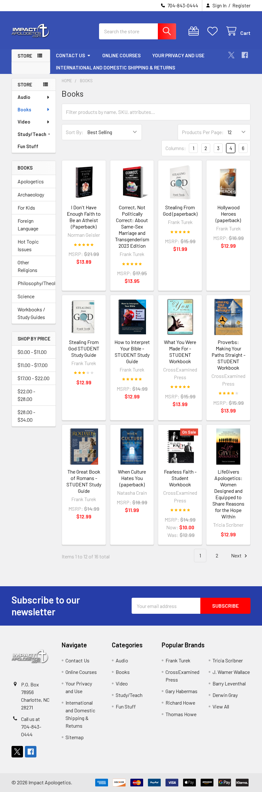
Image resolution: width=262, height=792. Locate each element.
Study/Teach (32, 134)
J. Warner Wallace (231, 672)
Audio (24, 97)
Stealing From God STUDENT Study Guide (83, 348)
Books (24, 109)
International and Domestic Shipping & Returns (115, 67)
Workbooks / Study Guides (31, 313)
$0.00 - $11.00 (32, 352)
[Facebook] (244, 55)
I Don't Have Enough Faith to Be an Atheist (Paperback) (84, 216)
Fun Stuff (28, 146)
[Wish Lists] (213, 31)
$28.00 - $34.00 (26, 416)
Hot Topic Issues (28, 245)
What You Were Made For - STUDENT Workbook (180, 351)
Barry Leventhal (229, 683)
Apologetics (31, 181)
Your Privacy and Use (178, 55)
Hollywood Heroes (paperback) (228, 213)
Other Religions (27, 266)
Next (237, 555)
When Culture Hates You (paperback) (132, 477)
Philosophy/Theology (34, 283)
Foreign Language (28, 224)
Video (24, 121)
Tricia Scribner (227, 660)
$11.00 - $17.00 (33, 365)
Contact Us (70, 55)
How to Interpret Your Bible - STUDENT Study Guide (132, 351)
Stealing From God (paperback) (180, 210)
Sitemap (75, 737)
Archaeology (31, 194)
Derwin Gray (225, 695)
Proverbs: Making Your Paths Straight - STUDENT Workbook (228, 355)
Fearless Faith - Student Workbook (180, 477)
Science (26, 296)
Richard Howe (180, 703)
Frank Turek (178, 660)
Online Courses (121, 55)
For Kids (26, 207)
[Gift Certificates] (195, 31)
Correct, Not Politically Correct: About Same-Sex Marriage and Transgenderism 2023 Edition (132, 226)
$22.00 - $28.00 (26, 395)
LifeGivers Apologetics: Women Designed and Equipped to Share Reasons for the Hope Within (228, 493)
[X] (231, 55)
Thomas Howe (181, 714)
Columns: (176, 148)
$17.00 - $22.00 (34, 378)
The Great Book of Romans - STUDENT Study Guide (83, 481)
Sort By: (74, 132)
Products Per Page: (203, 132)
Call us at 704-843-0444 (31, 726)
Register (241, 5)
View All (220, 706)
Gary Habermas (181, 691)
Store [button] (25, 56)
